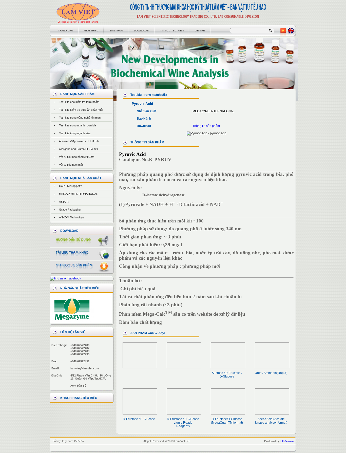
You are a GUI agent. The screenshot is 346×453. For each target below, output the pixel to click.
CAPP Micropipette (70, 185)
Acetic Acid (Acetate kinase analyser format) (271, 420)
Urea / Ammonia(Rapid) (271, 373)
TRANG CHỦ (65, 30)
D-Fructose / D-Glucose (139, 419)
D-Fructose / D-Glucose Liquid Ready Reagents (183, 422)
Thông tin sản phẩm (206, 126)
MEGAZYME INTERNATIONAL (78, 193)
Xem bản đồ (78, 385)
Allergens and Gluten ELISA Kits (78, 148)
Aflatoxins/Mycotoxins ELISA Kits (79, 141)
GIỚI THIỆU (91, 30)
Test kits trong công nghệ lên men (80, 117)
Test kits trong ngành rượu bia (77, 125)
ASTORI (64, 201)
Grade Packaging (70, 209)
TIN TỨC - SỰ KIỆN (172, 30)
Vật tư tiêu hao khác (71, 164)
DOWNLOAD (141, 30)
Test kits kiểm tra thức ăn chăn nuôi (81, 109)
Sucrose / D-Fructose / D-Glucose (227, 374)
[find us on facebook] (65, 278)
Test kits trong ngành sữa (74, 133)
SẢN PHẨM (116, 30)
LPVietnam (287, 441)
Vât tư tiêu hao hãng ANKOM (76, 156)
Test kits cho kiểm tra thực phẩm (79, 101)
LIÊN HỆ (200, 30)
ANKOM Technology (71, 217)
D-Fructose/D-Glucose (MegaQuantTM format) (227, 420)
